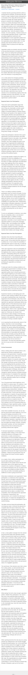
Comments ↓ (17, 9)
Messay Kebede (11, 9)
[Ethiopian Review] (14, 1)
